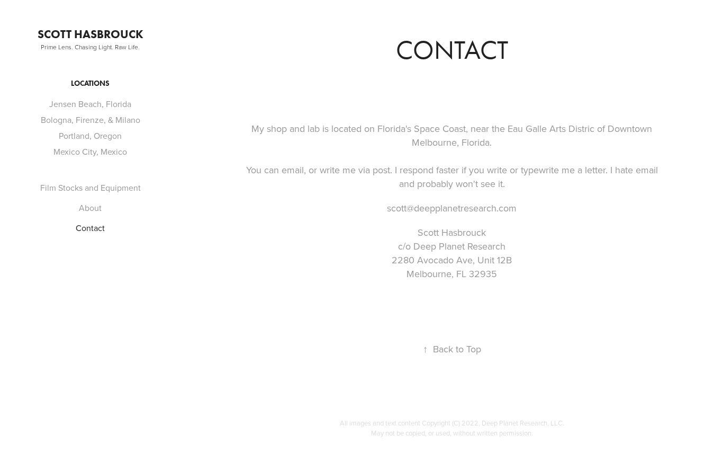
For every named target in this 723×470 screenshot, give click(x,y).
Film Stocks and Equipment (90, 187)
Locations (90, 83)
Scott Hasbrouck (90, 34)
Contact (90, 228)
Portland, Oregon (90, 135)
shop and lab (293, 128)
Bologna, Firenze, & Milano (90, 120)
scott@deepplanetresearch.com (452, 208)
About (90, 208)
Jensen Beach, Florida (90, 104)
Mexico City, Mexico (90, 151)
